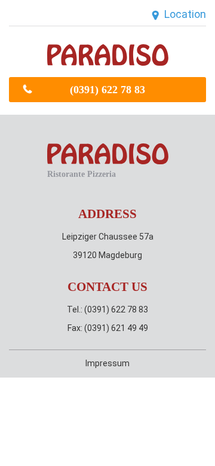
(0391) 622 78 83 (107, 90)
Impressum (107, 363)
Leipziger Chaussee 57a (107, 236)
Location (185, 14)
